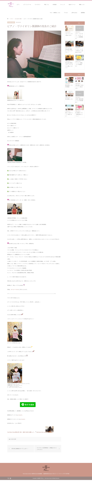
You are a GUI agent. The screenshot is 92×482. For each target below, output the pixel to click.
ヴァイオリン (37, 4)
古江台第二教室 (11, 22)
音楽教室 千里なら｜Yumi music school (44, 478)
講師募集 (83, 12)
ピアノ (18, 4)
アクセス (66, 12)
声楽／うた (46, 4)
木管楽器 (54, 4)
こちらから (20, 415)
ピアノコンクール (27, 4)
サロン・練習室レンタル (55, 12)
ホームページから (15, 289)
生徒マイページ (72, 4)
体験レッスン (82, 4)
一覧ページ (80, 23)
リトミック (62, 4)
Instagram (10, 478)
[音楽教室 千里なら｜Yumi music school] (46, 471)
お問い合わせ (74, 12)
